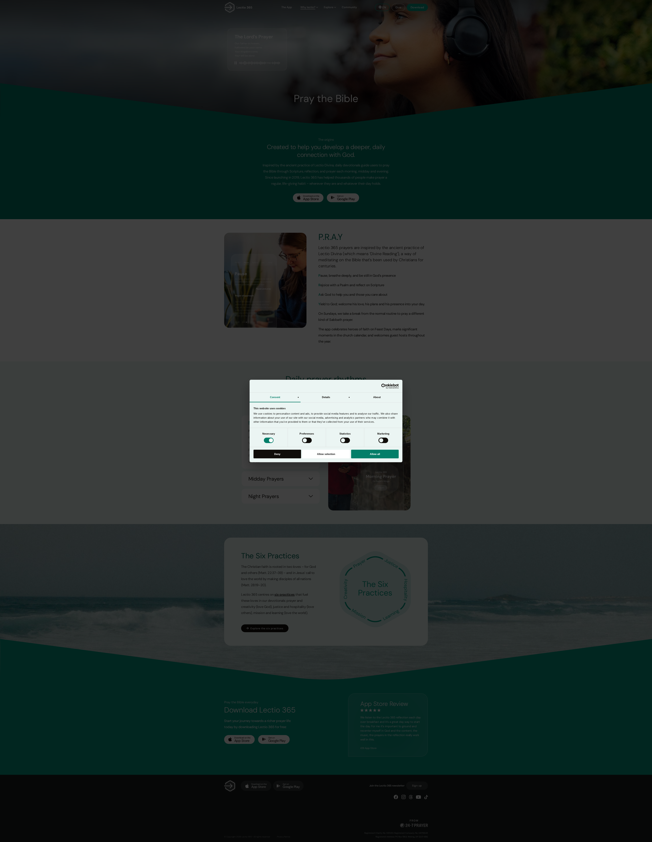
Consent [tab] (275, 397)
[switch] (307, 440)
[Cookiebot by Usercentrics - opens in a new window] (384, 386)
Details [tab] (326, 397)
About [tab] (377, 397)
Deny (277, 454)
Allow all (375, 454)
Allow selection (326, 454)
